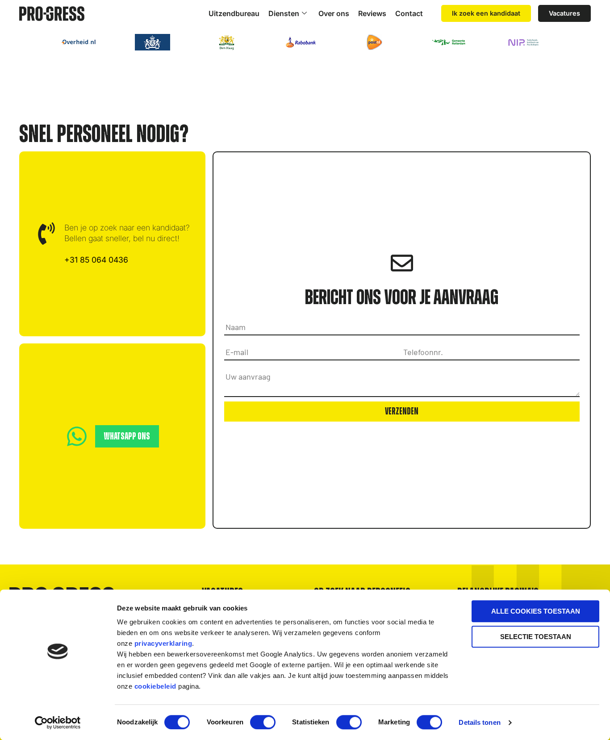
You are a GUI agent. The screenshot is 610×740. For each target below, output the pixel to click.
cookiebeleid (155, 686)
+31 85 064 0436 (96, 259)
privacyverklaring (163, 643)
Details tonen (479, 722)
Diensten (283, 13)
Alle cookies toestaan (535, 611)
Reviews (372, 13)
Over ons (333, 13)
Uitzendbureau (234, 13)
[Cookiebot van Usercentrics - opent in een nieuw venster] (58, 722)
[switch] (263, 722)
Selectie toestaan (535, 636)
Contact (409, 13)
